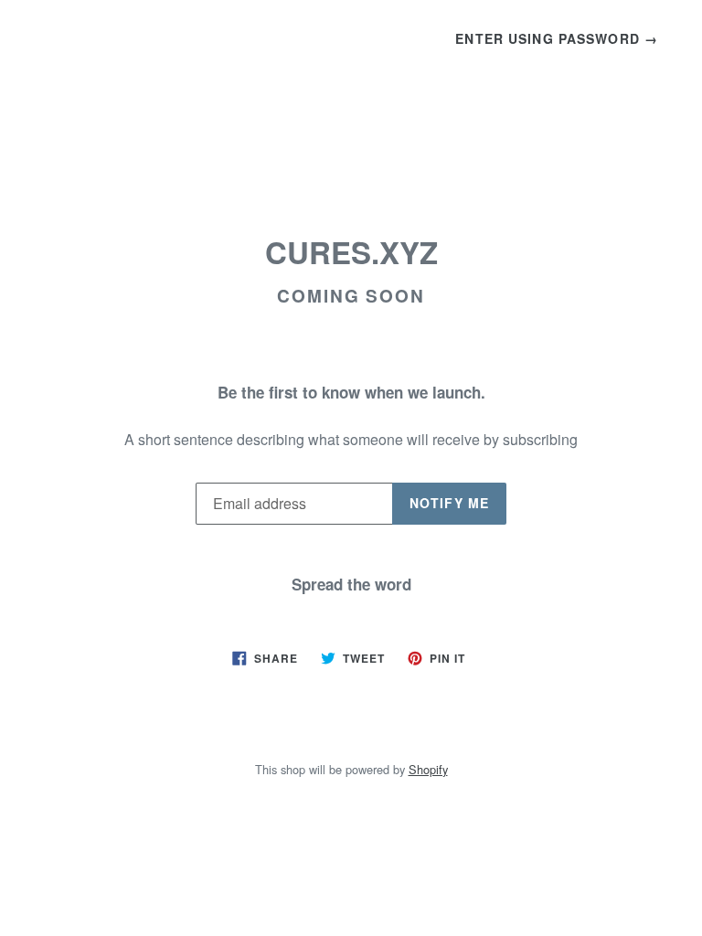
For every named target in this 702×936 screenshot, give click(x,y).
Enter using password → (556, 38)
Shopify (428, 769)
